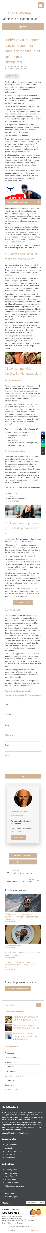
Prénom (8, 715)
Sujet (7, 745)
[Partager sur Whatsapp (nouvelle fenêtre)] (43, 445)
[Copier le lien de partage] (43, 453)
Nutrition (8, 1067)
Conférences (10, 1080)
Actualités (8, 1062)
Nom (6, 705)
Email (7, 725)
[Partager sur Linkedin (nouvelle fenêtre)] (43, 441)
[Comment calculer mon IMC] (23, 934)
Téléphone (9, 735)
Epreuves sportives (12, 1076)
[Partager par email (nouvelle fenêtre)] (43, 449)
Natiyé (32, 162)
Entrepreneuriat (11, 1071)
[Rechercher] (38, 1005)
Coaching (8, 1085)
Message (8, 755)
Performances (10, 1058)
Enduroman (9, 1053)
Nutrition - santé (11, 1089)
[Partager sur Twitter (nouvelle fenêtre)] (43, 437)
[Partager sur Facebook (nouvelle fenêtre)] (43, 433)
